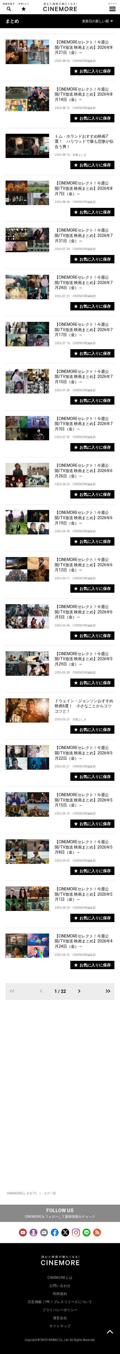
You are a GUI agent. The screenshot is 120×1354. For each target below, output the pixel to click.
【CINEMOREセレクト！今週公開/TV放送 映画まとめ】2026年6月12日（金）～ (83, 564)
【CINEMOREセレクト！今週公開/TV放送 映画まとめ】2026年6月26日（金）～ (83, 470)
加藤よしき (80, 154)
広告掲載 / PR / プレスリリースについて (60, 1302)
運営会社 (60, 1318)
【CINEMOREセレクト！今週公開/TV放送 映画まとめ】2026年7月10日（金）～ (83, 376)
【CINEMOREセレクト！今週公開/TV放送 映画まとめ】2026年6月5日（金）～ (83, 611)
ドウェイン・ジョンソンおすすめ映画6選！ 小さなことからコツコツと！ (84, 706)
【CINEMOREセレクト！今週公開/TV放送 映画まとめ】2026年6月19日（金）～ (83, 517)
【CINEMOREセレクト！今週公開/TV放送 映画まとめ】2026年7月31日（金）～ (83, 235)
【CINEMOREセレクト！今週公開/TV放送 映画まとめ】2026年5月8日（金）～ (83, 847)
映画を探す (9, 7)
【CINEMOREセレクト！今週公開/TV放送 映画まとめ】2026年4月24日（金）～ (83, 941)
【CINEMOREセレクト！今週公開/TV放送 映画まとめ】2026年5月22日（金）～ (83, 752)
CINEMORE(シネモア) (22, 1193)
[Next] (79, 991)
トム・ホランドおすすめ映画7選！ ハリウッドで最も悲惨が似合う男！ (84, 141)
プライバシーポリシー (60, 1310)
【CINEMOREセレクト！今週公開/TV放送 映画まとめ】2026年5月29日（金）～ (83, 659)
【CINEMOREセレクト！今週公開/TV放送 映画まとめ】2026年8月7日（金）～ (83, 188)
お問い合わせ (60, 1286)
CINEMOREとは (60, 1278)
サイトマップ (60, 1326)
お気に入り (23, 7)
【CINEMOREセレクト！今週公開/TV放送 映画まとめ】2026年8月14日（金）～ (83, 94)
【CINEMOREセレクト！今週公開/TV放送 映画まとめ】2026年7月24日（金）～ (83, 282)
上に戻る (110, 1332)
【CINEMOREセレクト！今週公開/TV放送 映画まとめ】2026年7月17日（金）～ (83, 329)
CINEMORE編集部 (84, 60)
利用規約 (60, 1294)
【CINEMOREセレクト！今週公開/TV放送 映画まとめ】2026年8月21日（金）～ (83, 47)
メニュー (112, 7)
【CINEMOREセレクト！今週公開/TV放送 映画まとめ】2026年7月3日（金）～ (83, 423)
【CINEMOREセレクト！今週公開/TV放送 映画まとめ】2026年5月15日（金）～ (83, 800)
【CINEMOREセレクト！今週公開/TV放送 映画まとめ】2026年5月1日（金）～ (83, 894)
